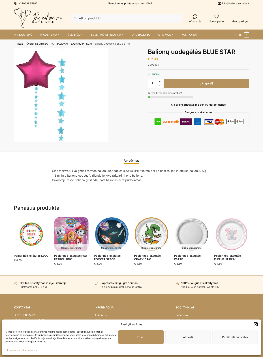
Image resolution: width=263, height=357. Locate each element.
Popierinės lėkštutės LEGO (31, 255)
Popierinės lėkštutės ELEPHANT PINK (227, 257)
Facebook (182, 315)
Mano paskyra (240, 21)
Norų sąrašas (216, 21)
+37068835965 (27, 3)
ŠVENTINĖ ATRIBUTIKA (40, 43)
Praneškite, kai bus (71, 271)
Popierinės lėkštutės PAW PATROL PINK (70, 257)
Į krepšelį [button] (31, 271)
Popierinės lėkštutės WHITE (187, 257)
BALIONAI (62, 43)
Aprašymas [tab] (131, 160)
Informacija (195, 21)
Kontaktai (32, 350)
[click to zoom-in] (61, 95)
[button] (256, 324)
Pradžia (19, 43)
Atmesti (188, 337)
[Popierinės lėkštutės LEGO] (31, 234)
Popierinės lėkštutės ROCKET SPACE (107, 257)
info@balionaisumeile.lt (235, 3)
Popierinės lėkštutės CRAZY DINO (147, 257)
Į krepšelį (206, 83)
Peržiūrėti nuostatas (235, 337)
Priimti (141, 337)
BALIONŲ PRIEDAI (81, 43)
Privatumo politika (16, 350)
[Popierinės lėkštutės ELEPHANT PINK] (231, 234)
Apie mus (101, 315)
